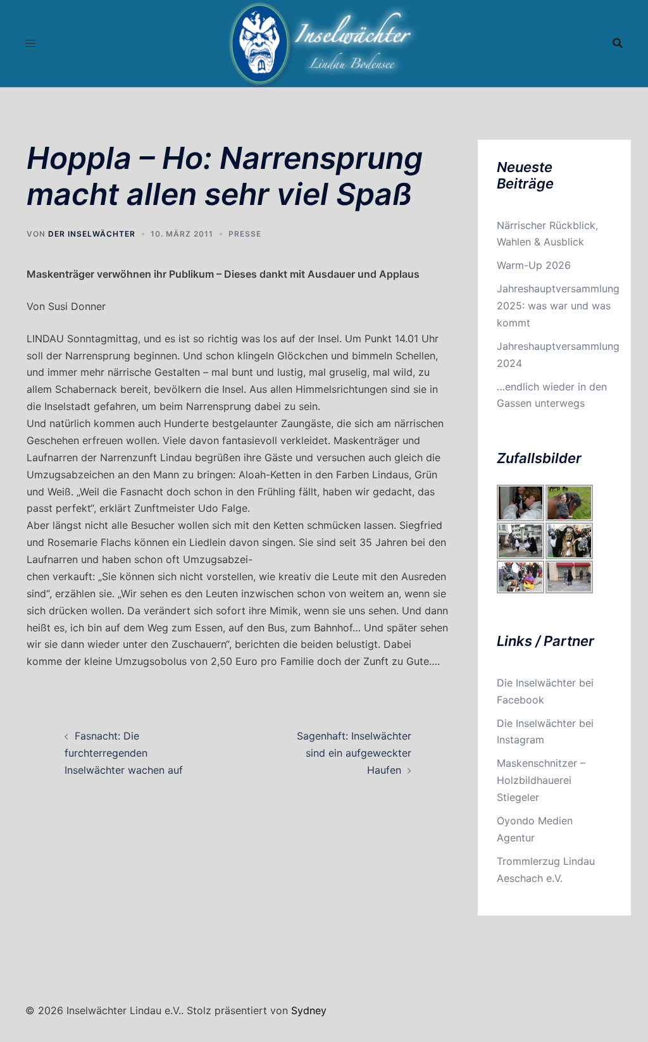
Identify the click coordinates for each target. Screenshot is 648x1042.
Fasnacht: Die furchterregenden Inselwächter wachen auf (124, 752)
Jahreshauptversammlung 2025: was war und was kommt (558, 305)
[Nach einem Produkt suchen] (618, 43)
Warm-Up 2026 (534, 265)
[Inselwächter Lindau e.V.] (324, 42)
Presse (244, 234)
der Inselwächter (91, 234)
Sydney (309, 1010)
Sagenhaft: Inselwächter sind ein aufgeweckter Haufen (354, 752)
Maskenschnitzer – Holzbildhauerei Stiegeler (541, 780)
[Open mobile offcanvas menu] (30, 43)
